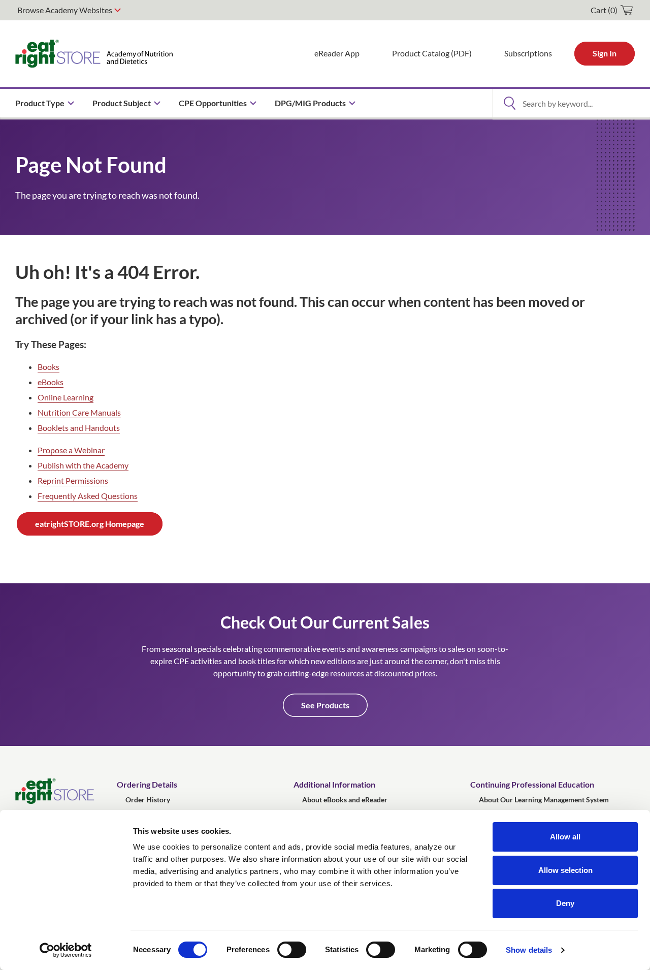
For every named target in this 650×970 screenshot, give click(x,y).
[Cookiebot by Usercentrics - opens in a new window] (65, 950)
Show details (529, 950)
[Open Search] (509, 103)
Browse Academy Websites (64, 10)
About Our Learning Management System (543, 799)
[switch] (291, 950)
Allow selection (565, 870)
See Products (325, 705)
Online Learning (65, 397)
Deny (565, 903)
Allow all (565, 836)
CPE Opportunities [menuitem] (213, 103)
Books (48, 366)
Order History (148, 799)
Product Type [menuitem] (39, 103)
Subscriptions (528, 53)
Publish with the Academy (83, 465)
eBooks (50, 382)
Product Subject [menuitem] (121, 103)
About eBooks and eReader (345, 799)
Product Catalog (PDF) (432, 53)
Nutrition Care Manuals (79, 412)
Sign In (604, 53)
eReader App (337, 53)
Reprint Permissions (73, 480)
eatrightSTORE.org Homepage (89, 523)
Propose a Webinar (71, 450)
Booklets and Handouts (79, 427)
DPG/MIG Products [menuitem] (310, 103)
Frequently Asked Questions (88, 495)
